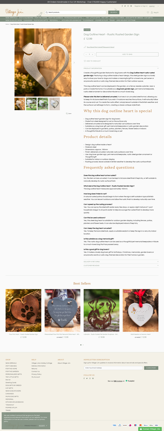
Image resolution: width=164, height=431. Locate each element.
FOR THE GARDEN (12, 371)
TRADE (8, 410)
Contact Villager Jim (151, 429)
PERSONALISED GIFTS (14, 374)
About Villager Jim (64, 363)
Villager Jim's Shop (14, 12)
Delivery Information (39, 366)
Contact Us (36, 371)
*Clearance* (10, 405)
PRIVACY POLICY (30, 425)
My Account (36, 377)
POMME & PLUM (11, 407)
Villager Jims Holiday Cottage (42, 363)
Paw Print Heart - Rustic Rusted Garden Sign (23, 334)
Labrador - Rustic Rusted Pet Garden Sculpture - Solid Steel (101, 334)
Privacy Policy (36, 374)
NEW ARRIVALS (11, 363)
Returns (34, 368)
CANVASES (10, 394)
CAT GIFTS (9, 388)
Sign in (145, 6)
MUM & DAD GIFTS (12, 396)
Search (113, 12)
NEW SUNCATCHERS (13, 391)
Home (7, 24)
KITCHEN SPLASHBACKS (15, 402)
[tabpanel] (23, 316)
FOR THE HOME (11, 368)
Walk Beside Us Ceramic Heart (141, 334)
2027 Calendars (11, 366)
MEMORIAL (9, 399)
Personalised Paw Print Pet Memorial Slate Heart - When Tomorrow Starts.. (62, 334)
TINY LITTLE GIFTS (12, 377)
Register (137, 6)
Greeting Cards (11, 382)
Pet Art (8, 380)
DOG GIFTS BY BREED (13, 385)
